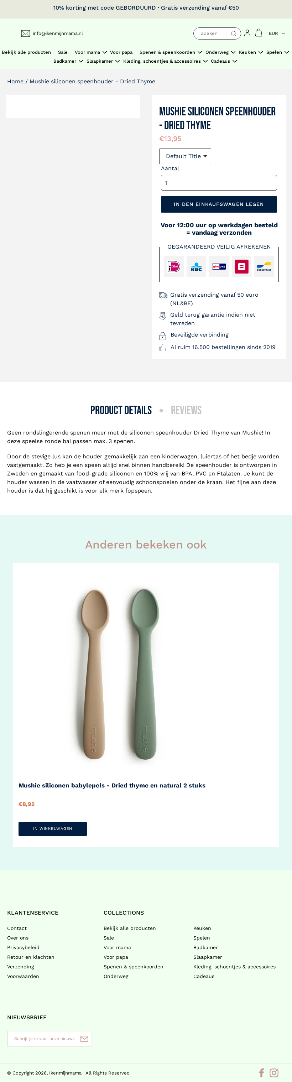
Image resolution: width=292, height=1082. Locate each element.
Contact (17, 928)
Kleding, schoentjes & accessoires (234, 966)
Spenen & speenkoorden (133, 966)
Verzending (20, 966)
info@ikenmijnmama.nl (58, 33)
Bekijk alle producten (130, 928)
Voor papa (116, 957)
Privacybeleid (23, 947)
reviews (186, 411)
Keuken (202, 928)
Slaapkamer (207, 957)
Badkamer (205, 947)
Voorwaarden (23, 976)
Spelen (201, 938)
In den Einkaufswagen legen (219, 204)
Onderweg (116, 976)
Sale (109, 938)
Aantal (170, 168)
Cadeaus (203, 976)
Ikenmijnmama (65, 1073)
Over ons (17, 938)
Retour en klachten (30, 957)
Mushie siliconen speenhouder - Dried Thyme (92, 81)
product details (121, 411)
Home (15, 81)
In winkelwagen (52, 828)
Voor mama (117, 947)
